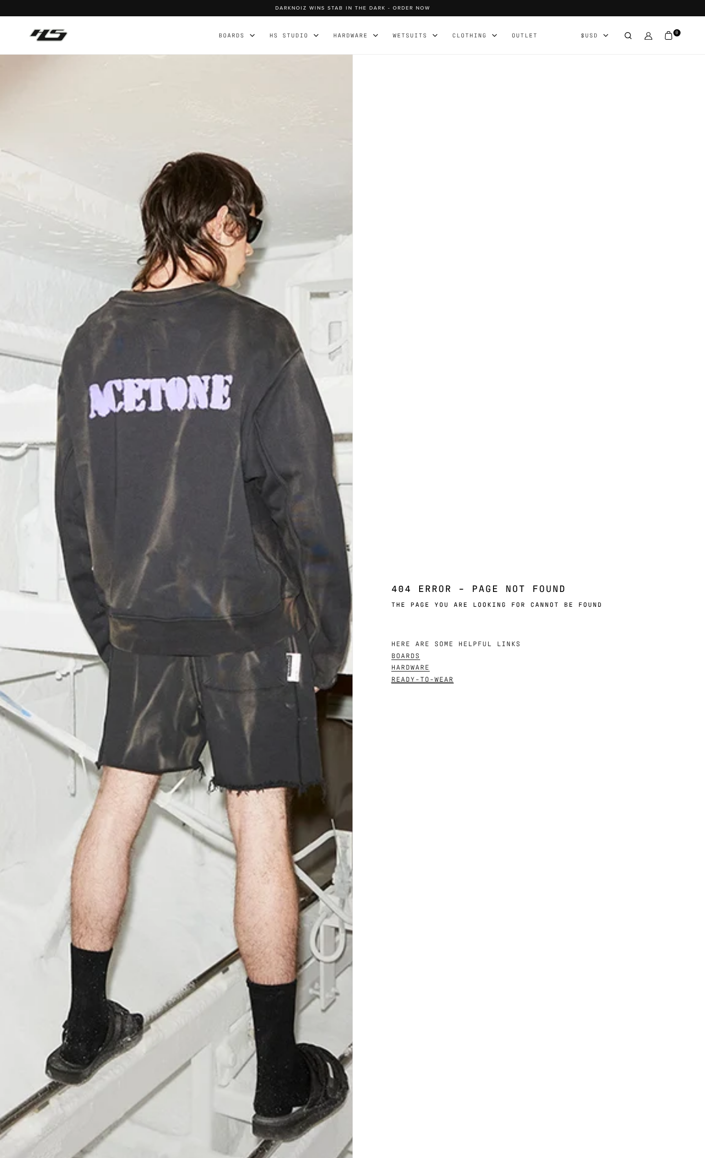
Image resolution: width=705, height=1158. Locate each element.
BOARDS (405, 655)
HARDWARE (410, 666)
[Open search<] (628, 35)
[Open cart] (668, 35)
